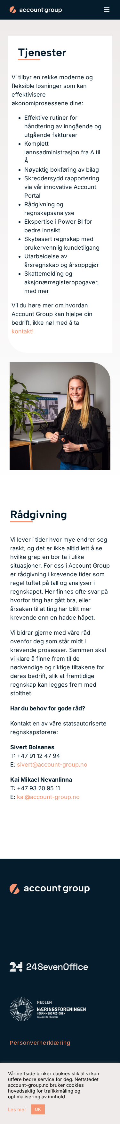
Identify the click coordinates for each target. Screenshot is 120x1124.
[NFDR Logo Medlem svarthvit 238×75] (48, 1000)
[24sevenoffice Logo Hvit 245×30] (49, 964)
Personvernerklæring (40, 1043)
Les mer (17, 1109)
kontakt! (23, 331)
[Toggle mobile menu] (107, 9)
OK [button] (38, 1109)
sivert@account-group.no (52, 764)
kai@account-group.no (48, 797)
